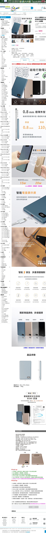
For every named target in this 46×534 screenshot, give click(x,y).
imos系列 (3, 305)
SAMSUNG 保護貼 (5, 241)
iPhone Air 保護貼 (4, 119)
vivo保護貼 (3, 255)
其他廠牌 (3, 102)
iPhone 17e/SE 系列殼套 (6, 136)
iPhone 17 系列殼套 (5, 113)
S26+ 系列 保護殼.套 (5, 229)
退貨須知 (23, 519)
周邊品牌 (2, 294)
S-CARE (40, 3)
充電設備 (3, 49)
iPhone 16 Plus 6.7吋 (5, 144)
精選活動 (2, 19)
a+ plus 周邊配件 (4, 299)
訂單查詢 (13, 521)
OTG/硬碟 (3, 52)
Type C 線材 (3, 41)
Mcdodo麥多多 (4, 311)
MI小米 (3, 271)
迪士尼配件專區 (4, 320)
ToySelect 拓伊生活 (5, 319)
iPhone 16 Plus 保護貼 (5, 147)
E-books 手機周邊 (4, 301)
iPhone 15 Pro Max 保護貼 (5, 183)
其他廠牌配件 (3, 256)
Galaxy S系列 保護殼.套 (5, 233)
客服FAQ (23, 520)
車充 (2, 48)
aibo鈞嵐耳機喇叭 (4, 85)
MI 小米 (3, 72)
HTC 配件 (2, 199)
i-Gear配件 (3, 304)
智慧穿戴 (2, 68)
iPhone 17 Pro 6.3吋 (4, 121)
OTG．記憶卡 (3, 51)
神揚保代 (7, 3)
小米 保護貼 (3, 209)
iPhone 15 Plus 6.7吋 (5, 167)
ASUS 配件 (3, 185)
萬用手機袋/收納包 (5, 291)
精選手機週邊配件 (4, 287)
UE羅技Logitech (4, 100)
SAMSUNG (3, 75)
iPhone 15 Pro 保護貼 (5, 175)
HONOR (3, 258)
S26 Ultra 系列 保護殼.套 (6, 230)
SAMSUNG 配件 (4, 226)
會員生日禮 (14, 520)
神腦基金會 (4, 520)
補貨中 (40, 39)
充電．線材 (3, 37)
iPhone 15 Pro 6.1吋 (4, 172)
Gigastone (3, 62)
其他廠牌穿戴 (4, 79)
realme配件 (3, 221)
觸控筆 (3, 279)
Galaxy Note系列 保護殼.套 (6, 238)
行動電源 (14, 13)
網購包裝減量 (23, 522)
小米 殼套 (3, 208)
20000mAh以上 (4, 33)
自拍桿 (3, 282)
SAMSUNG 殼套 (4, 240)
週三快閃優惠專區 (4, 23)
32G (2, 54)
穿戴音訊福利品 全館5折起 (5, 26)
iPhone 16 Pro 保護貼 (5, 152)
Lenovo (3, 259)
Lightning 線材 (4, 42)
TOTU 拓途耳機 (4, 98)
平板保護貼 (3, 276)
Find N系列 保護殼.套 (5, 215)
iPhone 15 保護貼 (4, 165)
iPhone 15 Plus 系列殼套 (6, 169)
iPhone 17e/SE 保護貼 (5, 138)
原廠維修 (23, 521)
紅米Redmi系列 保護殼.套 (6, 207)
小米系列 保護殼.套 (5, 205)
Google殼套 (3, 196)
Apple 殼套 (3, 107)
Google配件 (3, 194)
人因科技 (3, 101)
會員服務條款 (4, 522)
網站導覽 (4, 525)
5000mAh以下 (4, 29)
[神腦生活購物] (10, 8)
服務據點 (4, 3)
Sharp (2, 262)
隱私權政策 (4, 524)
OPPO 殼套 (3, 218)
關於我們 (4, 521)
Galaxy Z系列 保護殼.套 (5, 232)
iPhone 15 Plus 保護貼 (5, 170)
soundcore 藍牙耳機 (5, 96)
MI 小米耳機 (3, 90)
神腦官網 (4, 519)
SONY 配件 (3, 243)
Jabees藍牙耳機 (4, 89)
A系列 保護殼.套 (4, 217)
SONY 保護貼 (4, 250)
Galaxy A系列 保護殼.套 (5, 234)
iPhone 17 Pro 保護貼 (5, 124)
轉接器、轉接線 (4, 46)
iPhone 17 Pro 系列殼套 (5, 123)
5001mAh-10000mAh (5, 31)
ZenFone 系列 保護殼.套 (5, 187)
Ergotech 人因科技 (5, 76)
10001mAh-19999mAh (5, 32)
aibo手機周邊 (4, 300)
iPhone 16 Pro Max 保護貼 (5, 160)
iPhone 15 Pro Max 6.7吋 (5, 178)
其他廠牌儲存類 (4, 66)
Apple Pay (44, 33)
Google (3, 77)
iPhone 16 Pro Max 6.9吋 (5, 155)
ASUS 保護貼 (4, 192)
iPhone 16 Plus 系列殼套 (6, 146)
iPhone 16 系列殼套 (5, 141)
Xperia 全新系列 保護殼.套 (5, 246)
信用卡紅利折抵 (38, 33)
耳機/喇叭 (2, 82)
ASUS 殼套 (3, 191)
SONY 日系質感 (4, 94)
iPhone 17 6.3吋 (4, 112)
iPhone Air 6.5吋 (4, 116)
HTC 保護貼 (3, 202)
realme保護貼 (4, 224)
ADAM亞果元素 (4, 296)
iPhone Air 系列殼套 (5, 118)
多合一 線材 (3, 45)
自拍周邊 (2, 281)
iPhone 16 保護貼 (4, 142)
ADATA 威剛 (3, 59)
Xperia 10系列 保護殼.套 (5, 247)
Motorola (3, 261)
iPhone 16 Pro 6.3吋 (4, 149)
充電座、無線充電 (4, 38)
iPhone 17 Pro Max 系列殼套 (5, 130)
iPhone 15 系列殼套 (5, 164)
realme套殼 (3, 223)
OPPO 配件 (3, 211)
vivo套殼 (3, 253)
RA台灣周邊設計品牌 (5, 316)
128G (2, 56)
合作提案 (13, 522)
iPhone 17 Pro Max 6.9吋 (5, 127)
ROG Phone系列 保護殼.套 (6, 189)
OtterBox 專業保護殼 (5, 315)
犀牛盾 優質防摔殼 (5, 322)
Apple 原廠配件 (4, 110)
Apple (2, 69)
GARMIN (3, 71)
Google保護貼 (4, 197)
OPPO (3, 73)
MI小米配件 (3, 204)
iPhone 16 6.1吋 (4, 139)
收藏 (17, 45)
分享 (13, 45)
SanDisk (3, 63)
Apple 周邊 (3, 106)
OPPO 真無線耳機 (5, 92)
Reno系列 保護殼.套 (5, 213)
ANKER (3, 297)
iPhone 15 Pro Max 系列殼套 (5, 181)
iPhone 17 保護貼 (4, 115)
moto (2, 272)
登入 (44, 7)
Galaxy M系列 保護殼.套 (5, 236)
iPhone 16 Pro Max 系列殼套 (5, 158)
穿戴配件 (3, 80)
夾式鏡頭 (3, 284)
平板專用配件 (3, 267)
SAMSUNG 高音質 (5, 93)
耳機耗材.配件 (4, 104)
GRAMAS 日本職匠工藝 (5, 303)
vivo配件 (2, 252)
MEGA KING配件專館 (5, 308)
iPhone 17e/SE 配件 (4, 135)
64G (2, 55)
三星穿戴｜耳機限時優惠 (6, 22)
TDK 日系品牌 (4, 97)
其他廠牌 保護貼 (4, 265)
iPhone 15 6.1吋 (4, 162)
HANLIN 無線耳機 (4, 86)
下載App (1, 3)
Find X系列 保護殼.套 (5, 214)
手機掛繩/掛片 (4, 290)
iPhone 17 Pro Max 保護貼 (5, 133)
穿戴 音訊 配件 (6, 13)
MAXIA (3, 312)
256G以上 (3, 58)
